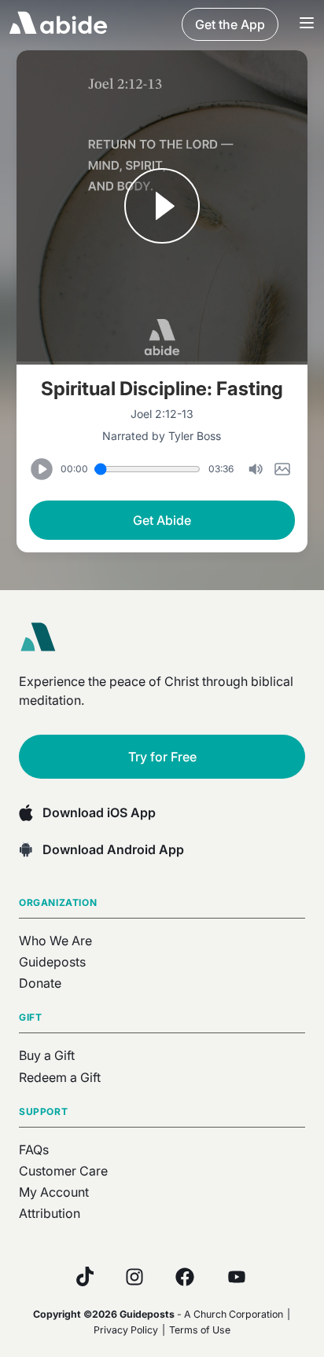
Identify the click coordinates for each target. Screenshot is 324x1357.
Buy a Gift (47, 1055)
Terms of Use (199, 1330)
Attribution (49, 1213)
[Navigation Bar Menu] (306, 24)
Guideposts (52, 962)
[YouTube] (237, 1277)
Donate (40, 983)
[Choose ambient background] (282, 469)
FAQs (34, 1149)
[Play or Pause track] (162, 207)
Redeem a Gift (60, 1077)
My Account (54, 1192)
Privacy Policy (126, 1330)
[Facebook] (184, 1276)
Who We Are (55, 940)
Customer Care (63, 1171)
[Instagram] (134, 1276)
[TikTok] (85, 1276)
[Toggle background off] (255, 469)
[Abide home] (43, 637)
